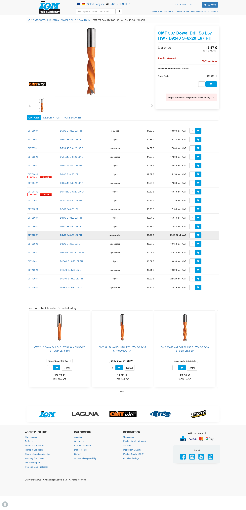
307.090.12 (33, 243)
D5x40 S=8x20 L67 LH (70, 139)
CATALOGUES (182, 11)
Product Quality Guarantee (135, 441)
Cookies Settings (131, 458)
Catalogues (128, 436)
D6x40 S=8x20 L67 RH (71, 165)
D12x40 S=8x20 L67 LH (71, 287)
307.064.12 (33, 191)
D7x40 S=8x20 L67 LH (70, 208)
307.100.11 (33, 261)
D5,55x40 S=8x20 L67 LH (72, 156)
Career (77, 453)
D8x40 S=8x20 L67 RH (71, 217)
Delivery (29, 441)
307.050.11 (33, 130)
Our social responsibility (85, 458)
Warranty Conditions (34, 458)
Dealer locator (80, 449)
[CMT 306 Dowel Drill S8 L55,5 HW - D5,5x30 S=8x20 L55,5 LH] (185, 326)
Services (127, 445)
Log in (191, 4)
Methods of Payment (34, 445)
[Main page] (29, 20)
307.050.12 (33, 139)
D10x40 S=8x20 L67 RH (71, 261)
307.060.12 (33, 174)
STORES (168, 11)
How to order (31, 436)
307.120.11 (33, 278)
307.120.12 (33, 287)
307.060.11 (33, 165)
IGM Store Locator (82, 445)
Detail (66, 368)
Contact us (79, 441)
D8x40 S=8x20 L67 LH (70, 226)
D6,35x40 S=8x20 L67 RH (72, 182)
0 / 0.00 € (212, 4)
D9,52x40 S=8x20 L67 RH (72, 252)
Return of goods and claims (38, 453)
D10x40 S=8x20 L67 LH (71, 269)
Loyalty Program (32, 462)
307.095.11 (33, 252)
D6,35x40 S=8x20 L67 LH (72, 191)
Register (180, 4)
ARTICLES (157, 11)
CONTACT (213, 11)
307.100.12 (33, 269)
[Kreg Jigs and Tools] (160, 414)
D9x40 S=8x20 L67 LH (70, 243)
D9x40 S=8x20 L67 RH (71, 235)
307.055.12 (33, 156)
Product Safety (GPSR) (134, 453)
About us (78, 436)
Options (34, 117)
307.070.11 (33, 200)
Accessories (73, 117)
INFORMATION (198, 11)
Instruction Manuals (132, 449)
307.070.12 (33, 208)
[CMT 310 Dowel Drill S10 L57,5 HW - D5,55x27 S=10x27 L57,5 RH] (59, 326)
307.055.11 (33, 148)
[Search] (119, 11)
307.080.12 (33, 226)
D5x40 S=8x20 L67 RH (71, 130)
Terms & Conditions (34, 449)
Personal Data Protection (36, 466)
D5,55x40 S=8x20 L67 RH (72, 148)
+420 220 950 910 (121, 4)
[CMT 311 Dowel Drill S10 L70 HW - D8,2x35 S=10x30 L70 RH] (122, 326)
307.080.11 (33, 217)
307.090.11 (33, 235)
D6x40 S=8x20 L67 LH (70, 174)
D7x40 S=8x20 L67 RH (71, 200)
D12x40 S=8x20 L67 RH (71, 278)
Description (51, 117)
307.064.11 (33, 182)
